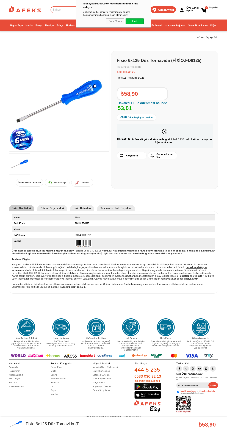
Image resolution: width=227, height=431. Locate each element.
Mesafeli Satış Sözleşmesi (105, 367)
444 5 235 (178, 139)
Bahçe (60, 25)
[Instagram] (193, 369)
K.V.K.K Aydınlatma (102, 378)
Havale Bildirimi (16, 386)
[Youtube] (199, 369)
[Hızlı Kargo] (166, 327)
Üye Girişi (192, 7)
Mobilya (49, 25)
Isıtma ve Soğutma (175, 25)
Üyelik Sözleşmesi (101, 371)
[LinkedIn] (206, 369)
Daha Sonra (115, 21)
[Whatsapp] (213, 369)
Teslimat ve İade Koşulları (116, 208)
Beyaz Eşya (16, 25)
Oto (52, 386)
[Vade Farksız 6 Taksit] (26, 327)
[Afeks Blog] (147, 406)
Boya (53, 390)
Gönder (213, 385)
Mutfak (29, 25)
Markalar (13, 382)
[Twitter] (186, 369)
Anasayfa (13, 367)
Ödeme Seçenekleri (52, 208)
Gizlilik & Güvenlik (101, 375)
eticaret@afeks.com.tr (147, 380)
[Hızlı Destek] (131, 327)
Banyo (38, 25)
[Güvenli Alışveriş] (201, 327)
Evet (134, 21)
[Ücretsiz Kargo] (61, 327)
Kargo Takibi (99, 382)
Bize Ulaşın (14, 378)
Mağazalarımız (16, 375)
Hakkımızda (14, 371)
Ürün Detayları (82, 208)
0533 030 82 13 (147, 376)
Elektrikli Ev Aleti (59, 378)
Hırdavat (70, 25)
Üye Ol (189, 10)
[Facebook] (179, 369)
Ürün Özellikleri (21, 208)
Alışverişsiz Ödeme (102, 386)
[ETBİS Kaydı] (183, 404)
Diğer (213, 25)
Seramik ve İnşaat (198, 25)
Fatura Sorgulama (101, 390)
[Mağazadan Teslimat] (96, 327)
